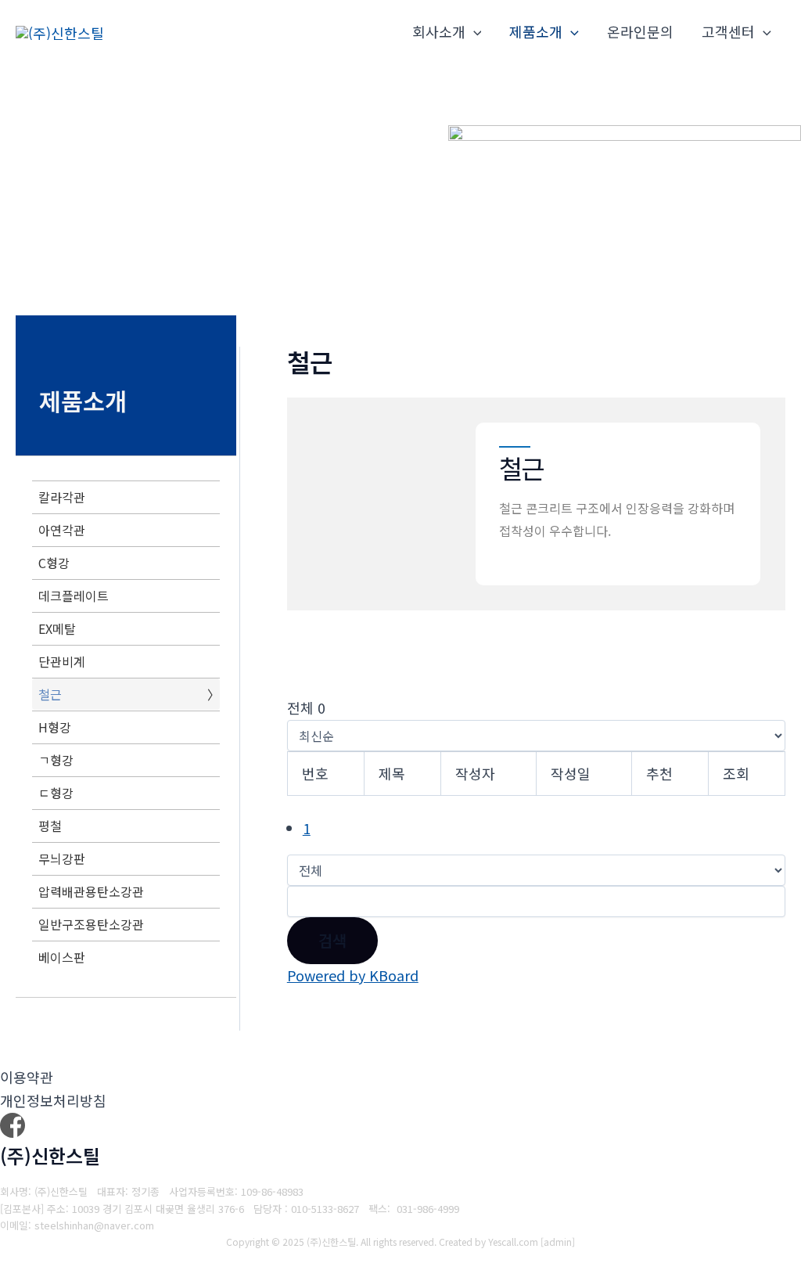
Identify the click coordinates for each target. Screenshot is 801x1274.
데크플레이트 (73, 595)
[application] (473, 31)
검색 (332, 940)
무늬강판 (61, 858)
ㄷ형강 (56, 792)
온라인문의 (640, 31)
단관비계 (61, 661)
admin (558, 1241)
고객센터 (728, 31)
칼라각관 (61, 497)
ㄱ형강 (56, 759)
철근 (50, 694)
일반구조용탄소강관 (91, 924)
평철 (50, 825)
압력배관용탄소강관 (91, 891)
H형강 (54, 727)
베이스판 (61, 957)
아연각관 (61, 529)
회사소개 (438, 31)
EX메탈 (57, 628)
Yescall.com (513, 1241)
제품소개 (535, 31)
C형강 (54, 562)
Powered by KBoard (352, 975)
